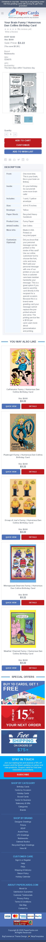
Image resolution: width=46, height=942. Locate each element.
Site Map (23, 905)
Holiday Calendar (23, 877)
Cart (43, 13)
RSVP (23, 828)
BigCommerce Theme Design (14, 936)
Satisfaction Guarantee (23, 892)
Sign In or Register (23, 860)
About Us (23, 888)
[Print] (14, 159)
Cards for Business (23, 800)
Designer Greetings (23, 822)
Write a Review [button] (11, 32)
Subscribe (23, 775)
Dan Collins (27, 226)
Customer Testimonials (23, 895)
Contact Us (23, 908)
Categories (23, 807)
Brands (23, 810)
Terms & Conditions (23, 902)
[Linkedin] (23, 159)
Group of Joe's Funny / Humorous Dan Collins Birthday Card (23, 521)
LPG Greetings (23, 835)
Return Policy (23, 873)
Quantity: (8, 130)
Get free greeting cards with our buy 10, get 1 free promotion (23, 5)
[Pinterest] (27, 159)
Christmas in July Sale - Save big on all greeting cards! (23, 2)
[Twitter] (18, 159)
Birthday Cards (23, 787)
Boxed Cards (23, 797)
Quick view (11, 406)
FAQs (23, 867)
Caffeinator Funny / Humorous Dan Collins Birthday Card (23, 390)
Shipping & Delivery (23, 870)
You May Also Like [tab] (23, 341)
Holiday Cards (23, 793)
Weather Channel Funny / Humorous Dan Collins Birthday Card (23, 652)
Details (33, 406)
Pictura (23, 825)
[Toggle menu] (2, 13)
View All (23, 848)
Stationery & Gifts (23, 803)
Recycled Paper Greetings (23, 845)
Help (23, 863)
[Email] (10, 159)
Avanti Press (23, 832)
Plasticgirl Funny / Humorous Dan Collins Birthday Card (23, 456)
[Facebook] (5, 159)
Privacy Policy (23, 898)
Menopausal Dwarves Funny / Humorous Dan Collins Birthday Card (23, 586)
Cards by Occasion (23, 790)
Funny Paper (28, 221)
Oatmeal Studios (23, 842)
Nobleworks (9, 54)
